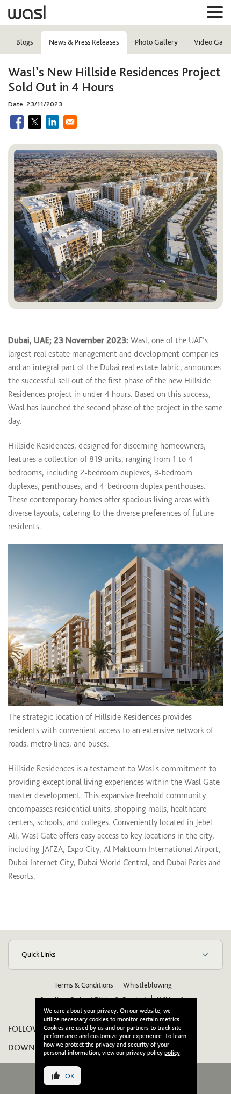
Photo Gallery (156, 42)
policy (172, 1052)
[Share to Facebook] (17, 122)
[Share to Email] (70, 122)
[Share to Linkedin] (52, 122)
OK (69, 1076)
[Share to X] (34, 122)
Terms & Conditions (83, 985)
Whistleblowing (147, 985)
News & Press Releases (84, 42)
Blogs (24, 42)
